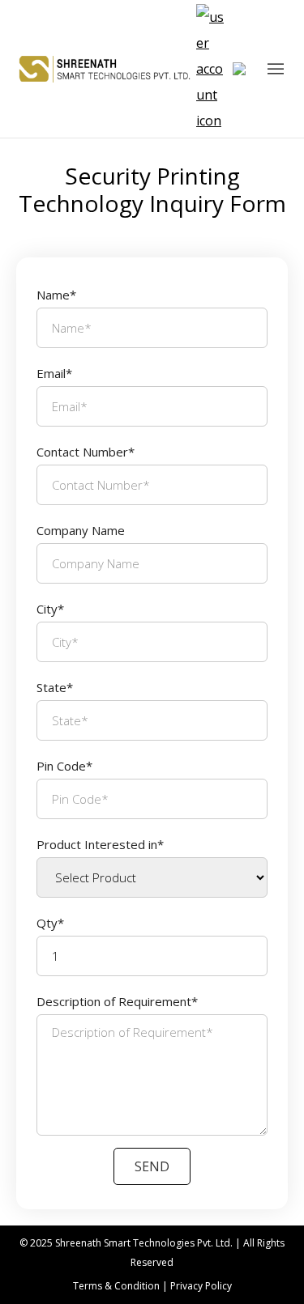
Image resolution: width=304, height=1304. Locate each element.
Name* (56, 295)
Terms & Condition (116, 1286)
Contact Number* (85, 452)
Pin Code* (64, 766)
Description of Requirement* (117, 1001)
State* (54, 687)
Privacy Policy (201, 1286)
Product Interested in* (100, 844)
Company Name (80, 530)
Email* (54, 373)
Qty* (50, 923)
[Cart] (244, 68)
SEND (152, 1166)
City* (50, 609)
